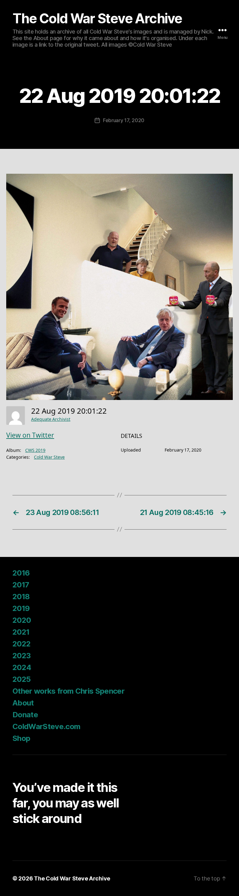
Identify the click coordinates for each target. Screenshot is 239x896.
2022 (21, 643)
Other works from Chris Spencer (68, 691)
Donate (25, 714)
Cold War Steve (49, 457)
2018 (21, 596)
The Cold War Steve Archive (97, 18)
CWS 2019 (35, 450)
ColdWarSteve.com (46, 726)
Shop (21, 738)
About (23, 702)
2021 (20, 631)
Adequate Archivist (50, 419)
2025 (21, 679)
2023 (21, 655)
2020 (21, 620)
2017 (20, 584)
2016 (21, 572)
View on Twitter (30, 435)
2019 (21, 608)
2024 (21, 667)
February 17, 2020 (123, 120)
